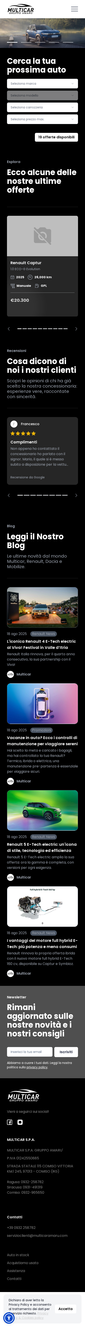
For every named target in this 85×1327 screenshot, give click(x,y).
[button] (9, 1318)
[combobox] (42, 83)
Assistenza (16, 1270)
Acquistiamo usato (23, 1262)
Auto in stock (18, 1254)
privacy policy (37, 1067)
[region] (42, 273)
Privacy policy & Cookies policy (28, 1315)
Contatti (14, 1278)
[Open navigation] (74, 9)
